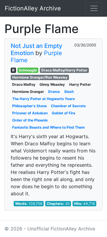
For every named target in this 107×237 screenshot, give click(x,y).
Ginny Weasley (52, 84)
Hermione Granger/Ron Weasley (39, 77)
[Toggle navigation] (94, 8)
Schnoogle (28, 70)
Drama (54, 91)
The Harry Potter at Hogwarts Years (43, 98)
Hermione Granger (28, 91)
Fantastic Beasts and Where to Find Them (48, 127)
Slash (69, 91)
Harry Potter (80, 84)
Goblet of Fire (63, 113)
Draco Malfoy (23, 84)
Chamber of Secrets (68, 106)
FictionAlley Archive (33, 8)
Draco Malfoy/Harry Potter (64, 70)
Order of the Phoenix (30, 120)
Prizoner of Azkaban (30, 113)
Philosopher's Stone (29, 106)
